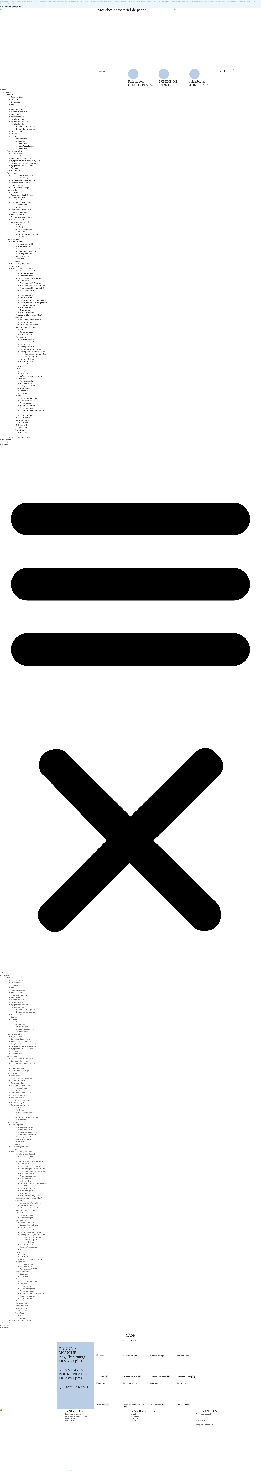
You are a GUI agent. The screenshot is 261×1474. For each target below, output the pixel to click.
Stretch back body (21, 422)
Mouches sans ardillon (15, 151)
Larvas (22, 435)
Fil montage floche (26, 295)
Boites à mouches (17, 200)
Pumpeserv (254, 1)
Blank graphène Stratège (20, 187)
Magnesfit (13, 1)
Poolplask (133, 1)
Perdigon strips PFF (27, 383)
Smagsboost (122, 1)
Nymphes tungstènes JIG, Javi (22, 165)
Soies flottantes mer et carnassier (27, 234)
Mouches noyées (17, 109)
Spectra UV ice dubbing (28, 364)
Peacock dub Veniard (27, 361)
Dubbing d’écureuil (27, 347)
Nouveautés (6, 440)
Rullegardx (200, 1)
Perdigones (15, 168)
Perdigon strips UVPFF (28, 386)
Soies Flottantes (21, 231)
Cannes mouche (12, 173)
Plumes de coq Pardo (28, 405)
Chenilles (18, 317)
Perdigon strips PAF (27, 381)
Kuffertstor (85, 1)
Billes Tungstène (17, 241)
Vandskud (229, 1)
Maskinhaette (241, 1)
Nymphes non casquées (20, 121)
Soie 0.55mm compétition (24, 229)
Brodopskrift (248, 1)
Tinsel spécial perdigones (29, 312)
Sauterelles (15, 134)
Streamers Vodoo (21, 143)
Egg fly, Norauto (17, 153)
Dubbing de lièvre (26, 344)
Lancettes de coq (26, 400)
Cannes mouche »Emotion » (21, 183)
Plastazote (24, 393)
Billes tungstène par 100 (24, 244)
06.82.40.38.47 (201, 1420)
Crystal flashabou (26, 332)
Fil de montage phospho (29, 293)
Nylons (18, 207)
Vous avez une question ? (205, 1414)
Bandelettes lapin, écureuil (25, 271)
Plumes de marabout (27, 408)
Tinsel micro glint (26, 310)
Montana (14, 104)
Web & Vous (70, 1471)
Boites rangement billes (24, 253)
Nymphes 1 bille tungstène (25, 126)
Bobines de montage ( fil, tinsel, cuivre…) (30, 278)
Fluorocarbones (21, 205)
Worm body (24, 432)
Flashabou (19, 329)
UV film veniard (21, 425)
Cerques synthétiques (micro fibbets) (28, 315)
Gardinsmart (64, 1)
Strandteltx (164, 1)
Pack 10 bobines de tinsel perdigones (33, 300)
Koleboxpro (217, 1)
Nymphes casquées (18, 119)
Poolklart (143, 1)
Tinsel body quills (26, 307)
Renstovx (7, 1)
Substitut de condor (27, 415)
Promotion (5, 442)
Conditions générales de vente (76, 1416)
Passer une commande (73, 1414)
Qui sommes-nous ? (75, 1387)
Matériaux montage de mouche (22, 268)
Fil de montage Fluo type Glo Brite (32, 288)
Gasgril (179, 1)
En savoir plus (70, 1361)
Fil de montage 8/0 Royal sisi (30, 283)
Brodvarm (48, 1)
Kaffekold (74, 1)
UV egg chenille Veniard (29, 324)
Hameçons (15, 266)
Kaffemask (18, 1)
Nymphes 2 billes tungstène (25, 129)
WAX (22, 366)
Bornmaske (158, 1)
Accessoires (15, 192)
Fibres (17, 369)
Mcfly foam (24, 373)
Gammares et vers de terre (20, 156)
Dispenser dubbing (27, 339)
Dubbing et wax (21, 337)
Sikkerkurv (29, 1)
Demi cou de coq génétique (30, 398)
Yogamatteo (43, 1)
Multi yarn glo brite (26, 298)
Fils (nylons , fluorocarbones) (21, 202)
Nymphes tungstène (18, 124)
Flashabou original (27, 334)
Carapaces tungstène (23, 256)
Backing (18, 224)
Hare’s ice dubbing (27, 359)
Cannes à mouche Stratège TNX (23, 175)
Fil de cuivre (24, 280)
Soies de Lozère (21, 236)
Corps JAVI (19, 258)
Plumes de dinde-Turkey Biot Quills (32, 410)
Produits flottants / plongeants (21, 217)
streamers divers (21, 138)
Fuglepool (148, 1)
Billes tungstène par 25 (23, 246)
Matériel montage (13, 239)
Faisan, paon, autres (27, 413)
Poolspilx (212, 1)
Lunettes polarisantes (19, 212)
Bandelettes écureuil (27, 276)
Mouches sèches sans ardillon (22, 158)
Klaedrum (95, 1)
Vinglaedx (8, 4)
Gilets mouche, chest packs (21, 209)
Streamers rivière (17, 170)
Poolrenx (59, 1)
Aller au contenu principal (9, 7)
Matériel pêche (12, 190)
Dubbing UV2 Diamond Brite (30, 349)
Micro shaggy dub (30, 356)
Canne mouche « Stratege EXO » (23, 180)
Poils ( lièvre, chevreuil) (23, 417)
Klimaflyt (169, 1)
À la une (5, 444)
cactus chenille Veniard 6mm (30, 320)
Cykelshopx (223, 1)
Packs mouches (17, 131)
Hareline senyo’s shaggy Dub (35, 354)
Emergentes (15, 102)
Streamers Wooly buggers (24, 146)
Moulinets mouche (17, 214)
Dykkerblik (188, 1)
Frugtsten (100, 1)
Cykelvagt (24, 1)
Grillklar (184, 1)
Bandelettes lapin (26, 273)
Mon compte (69, 1420)
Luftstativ (128, 1)
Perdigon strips (20, 378)
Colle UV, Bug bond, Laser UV (26, 327)
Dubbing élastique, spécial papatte (32, 351)
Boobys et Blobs (17, 97)
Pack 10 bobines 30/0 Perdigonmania (33, 302)
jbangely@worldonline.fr (204, 1425)
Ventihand (138, 1)
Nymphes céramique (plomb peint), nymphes (27, 160)
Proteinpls (2, 1)
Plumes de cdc (25, 403)
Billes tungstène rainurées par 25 (27, 251)
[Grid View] (200, 1347)
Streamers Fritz (20, 141)
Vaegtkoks (79, 1)
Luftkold (153, 1)
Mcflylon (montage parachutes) (31, 376)
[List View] (201, 1347)
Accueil (4, 90)
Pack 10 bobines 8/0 (27, 305)
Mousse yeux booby (22, 388)
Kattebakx (105, 1)
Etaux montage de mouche (20, 263)
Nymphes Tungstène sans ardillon (23, 163)
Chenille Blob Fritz (26, 322)
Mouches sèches (17, 114)
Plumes (18, 395)
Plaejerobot (174, 1)
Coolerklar (116, 1)
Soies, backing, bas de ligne (21, 222)
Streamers (14, 136)
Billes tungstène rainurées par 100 (27, 249)
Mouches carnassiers (18, 107)
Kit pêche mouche (17, 185)
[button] (130, 710)
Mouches (10, 94)
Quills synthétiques (22, 420)
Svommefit (194, 1)
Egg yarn (23, 371)
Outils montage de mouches (21, 437)
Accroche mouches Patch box (22, 195)
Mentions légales (71, 1418)
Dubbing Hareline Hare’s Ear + (31, 342)
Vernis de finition (21, 427)
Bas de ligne (20, 227)
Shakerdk (53, 1)
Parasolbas (235, 1)
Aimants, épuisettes (18, 197)
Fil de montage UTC (27, 290)
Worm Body (19, 430)
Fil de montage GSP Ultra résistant (32, 285)
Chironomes (15, 99)
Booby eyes (24, 391)
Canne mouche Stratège (20, 178)
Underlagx (110, 1)
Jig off (17, 261)
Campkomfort (36, 1)
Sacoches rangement (18, 219)
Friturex (70, 1)
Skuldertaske (14, 4)
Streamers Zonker (21, 148)
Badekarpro (3, 4)
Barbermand (206, 1)
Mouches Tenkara (17, 116)
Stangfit (90, 1)
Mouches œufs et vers (19, 112)
